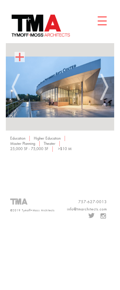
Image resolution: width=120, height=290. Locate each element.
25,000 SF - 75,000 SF (29, 149)
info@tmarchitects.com (87, 209)
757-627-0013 (92, 202)
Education (17, 138)
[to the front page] (41, 26)
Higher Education (47, 138)
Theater (49, 144)
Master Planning (22, 144)
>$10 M (65, 149)
